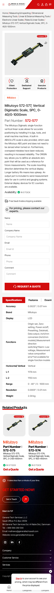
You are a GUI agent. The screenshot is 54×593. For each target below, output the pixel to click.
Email (7, 242)
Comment (9, 267)
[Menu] (3, 4)
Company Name (12, 230)
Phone (7, 255)
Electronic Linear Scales (13, 19)
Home (5, 13)
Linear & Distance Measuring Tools (34, 16)
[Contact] (50, 4)
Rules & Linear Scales (34, 19)
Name (7, 218)
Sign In (19, 578)
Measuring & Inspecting (20, 13)
